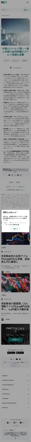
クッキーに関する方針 (14, 224)
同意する (15, 229)
